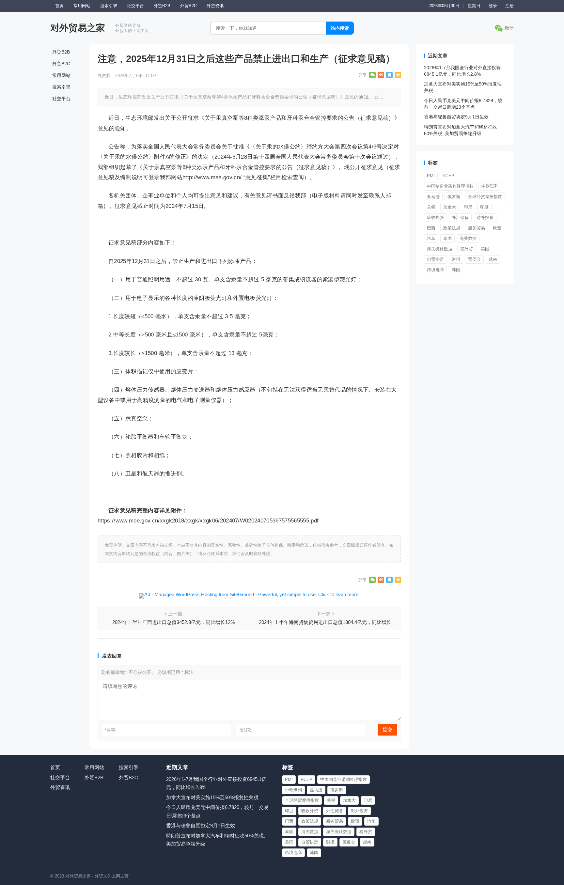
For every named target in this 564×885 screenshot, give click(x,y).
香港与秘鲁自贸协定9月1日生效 (456, 116)
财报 (456, 259)
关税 (431, 207)
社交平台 (135, 5)
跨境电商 (435, 269)
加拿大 (449, 207)
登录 (493, 5)
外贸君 (104, 75)
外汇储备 (460, 217)
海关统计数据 (439, 248)
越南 (493, 259)
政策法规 (451, 227)
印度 (484, 207)
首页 (59, 5)
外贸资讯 (215, 5)
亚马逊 (433, 196)
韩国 (456, 269)
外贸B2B (162, 5)
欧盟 (497, 227)
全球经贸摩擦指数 (485, 196)
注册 (509, 5)
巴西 (431, 227)
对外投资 (485, 217)
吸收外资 (435, 217)
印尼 (468, 207)
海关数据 (468, 238)
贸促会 (474, 259)
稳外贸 (466, 248)
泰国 (447, 238)
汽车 (431, 238)
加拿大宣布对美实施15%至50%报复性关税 (212, 797)
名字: (110, 730)
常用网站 (81, 5)
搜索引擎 (108, 5)
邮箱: (245, 730)
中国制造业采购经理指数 (450, 186)
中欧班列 (489, 186)
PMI (431, 175)
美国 (485, 248)
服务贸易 (476, 227)
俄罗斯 (453, 196)
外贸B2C (188, 5)
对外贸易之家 (77, 28)
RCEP (448, 175)
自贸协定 (435, 259)
